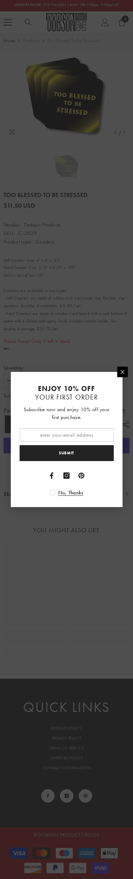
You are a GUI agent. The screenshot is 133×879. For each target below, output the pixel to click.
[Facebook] (51, 475)
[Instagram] (66, 475)
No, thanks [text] (70, 492)
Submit (66, 452)
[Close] (122, 372)
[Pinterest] (81, 475)
